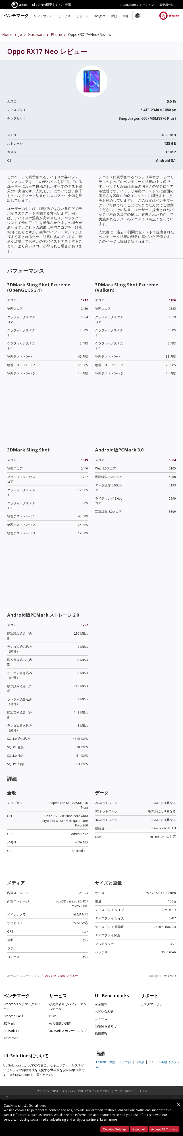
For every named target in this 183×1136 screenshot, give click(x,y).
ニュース (101, 1019)
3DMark (9, 1023)
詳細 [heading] (126, 16)
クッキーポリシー (125, 1091)
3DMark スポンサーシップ (68, 1031)
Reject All (138, 1129)
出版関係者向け (106, 1026)
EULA (143, 1091)
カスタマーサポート (155, 1004)
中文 (112, 1062)
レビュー (61, 975)
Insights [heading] (99, 16)
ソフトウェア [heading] (43, 16)
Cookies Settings (115, 1129)
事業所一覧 (166, 5)
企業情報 (101, 1004)
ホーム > (12, 975)
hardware (36, 34)
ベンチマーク (16, 15)
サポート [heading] (82, 16)
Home (7, 34)
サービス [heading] (64, 16)
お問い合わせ (104, 1011)
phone (56, 34)
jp (20, 34)
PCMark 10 (11, 1031)
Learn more (108, 1119)
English (101, 1062)
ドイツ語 (125, 1062)
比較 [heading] (114, 16)
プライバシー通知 (47, 1091)
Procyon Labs (13, 1016)
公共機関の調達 (60, 1023)
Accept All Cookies (164, 1129)
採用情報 (101, 1033)
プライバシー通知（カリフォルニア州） (86, 1091)
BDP (52, 1016)
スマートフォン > (31, 975)
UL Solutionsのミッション (137, 5)
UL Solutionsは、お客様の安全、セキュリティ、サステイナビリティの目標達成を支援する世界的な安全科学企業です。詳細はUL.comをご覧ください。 (44, 1070)
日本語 (140, 1062)
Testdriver (10, 1038)
